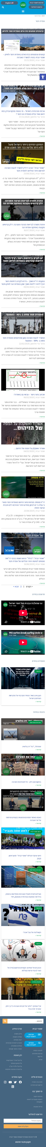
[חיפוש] (5, 1021)
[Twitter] (15, 1082)
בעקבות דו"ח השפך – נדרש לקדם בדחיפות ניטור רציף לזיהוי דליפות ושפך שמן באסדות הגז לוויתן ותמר (23, 282)
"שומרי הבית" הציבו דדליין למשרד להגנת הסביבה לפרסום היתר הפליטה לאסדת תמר (25, 169)
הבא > (16, 586)
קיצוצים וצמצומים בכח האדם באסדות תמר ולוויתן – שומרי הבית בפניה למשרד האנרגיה (24, 56)
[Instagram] (5, 1082)
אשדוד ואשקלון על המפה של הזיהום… (29, 448)
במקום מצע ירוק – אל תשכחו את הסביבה (26, 782)
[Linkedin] (12, 1086)
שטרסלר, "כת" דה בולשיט (31, 746)
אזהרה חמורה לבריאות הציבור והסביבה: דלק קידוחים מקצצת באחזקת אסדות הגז (24, 226)
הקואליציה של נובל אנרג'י (32, 932)
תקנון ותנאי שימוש (23, 1141)
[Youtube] (10, 1082)
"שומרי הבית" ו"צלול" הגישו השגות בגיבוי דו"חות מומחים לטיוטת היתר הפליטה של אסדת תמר (25, 560)
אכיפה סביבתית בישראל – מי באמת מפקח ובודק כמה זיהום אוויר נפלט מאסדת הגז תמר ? (23, 112)
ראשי (43, 16)
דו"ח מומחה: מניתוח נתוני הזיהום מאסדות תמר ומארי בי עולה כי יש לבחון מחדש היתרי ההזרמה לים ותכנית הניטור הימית (23, 505)
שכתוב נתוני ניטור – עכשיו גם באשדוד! (29, 394)
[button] (43, 77)
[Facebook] (20, 1082)
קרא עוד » (42, 136)
